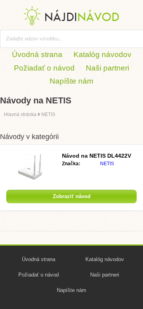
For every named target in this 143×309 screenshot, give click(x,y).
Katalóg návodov (102, 54)
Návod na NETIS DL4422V (96, 156)
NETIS (107, 163)
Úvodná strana (37, 54)
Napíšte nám (71, 81)
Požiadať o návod (44, 68)
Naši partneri (107, 68)
